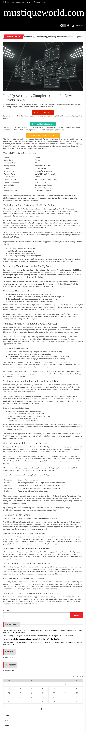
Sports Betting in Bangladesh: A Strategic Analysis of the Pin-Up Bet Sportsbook (32, 639)
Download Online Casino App (43, 124)
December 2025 (9, 657)
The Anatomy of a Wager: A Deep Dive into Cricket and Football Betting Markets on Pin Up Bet (38, 636)
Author (5, 720)
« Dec (42, 709)
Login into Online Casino (43, 112)
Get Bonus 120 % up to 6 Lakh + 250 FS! (43, 135)
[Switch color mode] (64, 25)
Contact (6, 725)
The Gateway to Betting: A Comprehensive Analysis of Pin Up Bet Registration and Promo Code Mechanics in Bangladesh (42, 643)
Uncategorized (8, 670)
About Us (6, 716)
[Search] (73, 25)
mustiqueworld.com (43, 12)
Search (6, 611)
